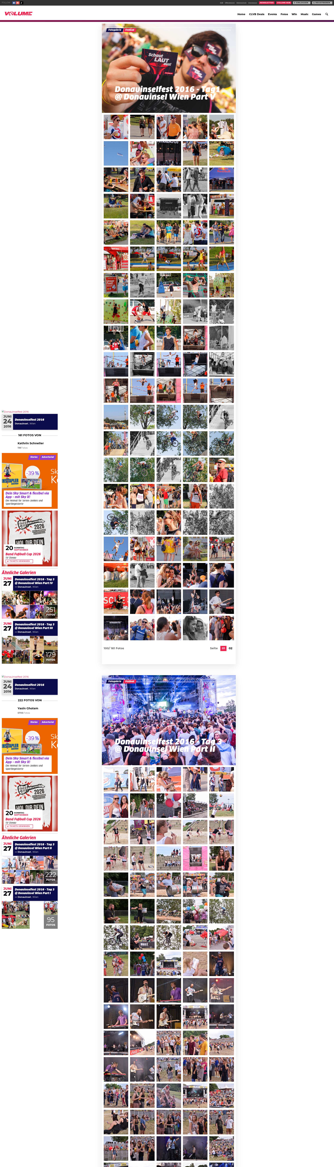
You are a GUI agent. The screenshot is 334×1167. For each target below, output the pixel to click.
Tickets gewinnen (20, 561)
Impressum (252, 3)
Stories (34, 457)
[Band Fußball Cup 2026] (30, 538)
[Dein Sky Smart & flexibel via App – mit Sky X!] (30, 481)
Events (272, 14)
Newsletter (267, 3)
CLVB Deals (256, 14)
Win (294, 14)
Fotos (284, 14)
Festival (129, 30)
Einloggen (302, 3)
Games (316, 14)
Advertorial (48, 457)
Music (304, 14)
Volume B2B (283, 3)
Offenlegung (230, 3)
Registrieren (322, 3)
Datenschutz (241, 3)
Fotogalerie (114, 30)
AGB (221, 3)
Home (241, 14)
